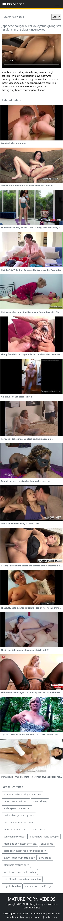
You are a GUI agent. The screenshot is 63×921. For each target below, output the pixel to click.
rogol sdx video (12, 886)
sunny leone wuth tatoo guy (19, 857)
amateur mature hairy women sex (22, 794)
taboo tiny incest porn (16, 801)
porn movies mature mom (18, 822)
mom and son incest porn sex (20, 843)
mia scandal (38, 829)
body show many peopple (44, 836)
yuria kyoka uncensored (17, 808)
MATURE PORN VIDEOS (31, 899)
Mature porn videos (31, 917)
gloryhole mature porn (16, 865)
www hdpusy (40, 801)
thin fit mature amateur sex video (22, 879)
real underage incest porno (19, 815)
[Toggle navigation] (57, 4)
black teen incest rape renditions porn (25, 850)
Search (56, 16)
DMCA (6, 913)
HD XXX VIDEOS (13, 4)
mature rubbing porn (15, 829)
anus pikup (47, 843)
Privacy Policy (37, 913)
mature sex (51, 917)
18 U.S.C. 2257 (20, 913)
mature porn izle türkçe (38, 886)
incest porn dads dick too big (20, 872)
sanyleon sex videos (15, 836)
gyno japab (45, 857)
